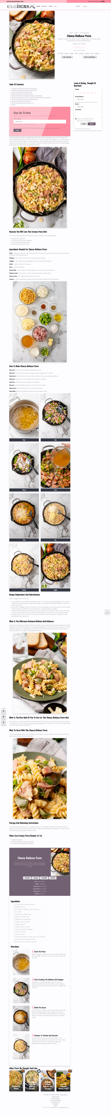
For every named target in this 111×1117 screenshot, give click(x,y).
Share (43, 878)
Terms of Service (53, 128)
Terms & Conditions (55, 1100)
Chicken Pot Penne (17, 839)
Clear (83, 123)
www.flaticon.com (63, 1107)
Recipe (13, 104)
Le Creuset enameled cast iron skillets (34, 723)
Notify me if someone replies (85, 119)
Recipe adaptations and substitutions (22, 94)
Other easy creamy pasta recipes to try (23, 103)
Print (26, 878)
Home (38, 6)
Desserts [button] (44, 6)
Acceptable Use (55, 1102)
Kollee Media (63, 1094)
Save (34, 878)
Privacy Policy (42, 128)
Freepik (53, 1107)
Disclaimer (55, 1103)
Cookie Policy (55, 1096)
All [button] (56, 6)
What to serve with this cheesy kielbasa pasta (25, 99)
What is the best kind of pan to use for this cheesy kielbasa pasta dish (31, 97)
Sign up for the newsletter (84, 121)
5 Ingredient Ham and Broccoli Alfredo (22, 843)
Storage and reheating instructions (21, 101)
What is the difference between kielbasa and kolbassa (27, 95)
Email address (17, 119)
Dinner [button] (50, 6)
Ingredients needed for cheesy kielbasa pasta (24, 90)
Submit (17, 130)
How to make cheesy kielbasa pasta (22, 92)
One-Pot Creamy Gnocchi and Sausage (23, 841)
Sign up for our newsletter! (15, 1)
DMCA (55, 1105)
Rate (52, 878)
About (78, 6)
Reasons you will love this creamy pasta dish (24, 88)
